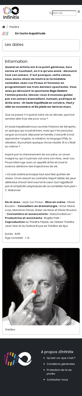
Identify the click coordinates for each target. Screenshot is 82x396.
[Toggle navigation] (79, 12)
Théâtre (14, 27)
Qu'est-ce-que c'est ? (61, 358)
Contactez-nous (57, 380)
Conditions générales (61, 364)
